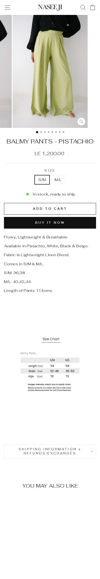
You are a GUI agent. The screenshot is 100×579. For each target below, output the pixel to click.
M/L (58, 179)
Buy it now (50, 223)
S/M (42, 179)
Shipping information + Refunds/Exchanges (50, 451)
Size (50, 171)
